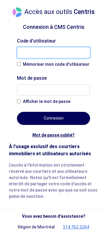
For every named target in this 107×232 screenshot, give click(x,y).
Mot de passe (32, 78)
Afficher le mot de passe (46, 101)
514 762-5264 (76, 227)
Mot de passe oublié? (53, 135)
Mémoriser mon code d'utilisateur (56, 64)
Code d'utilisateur (36, 41)
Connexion (54, 118)
